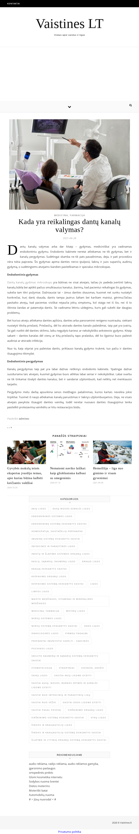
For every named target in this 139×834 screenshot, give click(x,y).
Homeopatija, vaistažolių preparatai (57, 531)
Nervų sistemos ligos (46, 618)
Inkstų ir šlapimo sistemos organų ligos (60, 553)
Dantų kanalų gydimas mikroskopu (29, 282)
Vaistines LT (70, 23)
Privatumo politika (69, 831)
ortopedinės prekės (41, 772)
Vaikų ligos (39, 675)
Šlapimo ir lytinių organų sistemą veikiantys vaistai (68, 740)
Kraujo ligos (91, 561)
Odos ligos (92, 626)
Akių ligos (38, 508)
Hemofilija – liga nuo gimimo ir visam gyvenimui (108, 473)
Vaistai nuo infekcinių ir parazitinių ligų (60, 695)
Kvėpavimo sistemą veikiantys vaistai (57, 583)
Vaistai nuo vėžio (43, 702)
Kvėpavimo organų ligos (48, 576)
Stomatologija (41, 667)
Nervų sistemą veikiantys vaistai (54, 626)
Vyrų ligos (98, 717)
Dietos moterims (39, 786)
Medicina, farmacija (69, 215)
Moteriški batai (38, 790)
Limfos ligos (40, 591)
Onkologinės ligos (45, 633)
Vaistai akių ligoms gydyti (73, 675)
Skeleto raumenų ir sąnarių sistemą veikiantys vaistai (64, 658)
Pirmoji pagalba (76, 633)
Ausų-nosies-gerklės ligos (71, 508)
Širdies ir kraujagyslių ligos (51, 725)
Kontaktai (13, 3)
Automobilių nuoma (41, 795)
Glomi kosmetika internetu (45, 777)
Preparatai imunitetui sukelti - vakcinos (60, 641)
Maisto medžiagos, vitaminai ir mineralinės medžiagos (62, 601)
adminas (24, 418)
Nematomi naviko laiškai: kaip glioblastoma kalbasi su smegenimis (68, 473)
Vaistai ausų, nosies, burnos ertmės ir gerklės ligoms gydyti (64, 685)
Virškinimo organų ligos (85, 710)
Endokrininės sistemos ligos (51, 516)
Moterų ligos (75, 611)
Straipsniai (67, 667)
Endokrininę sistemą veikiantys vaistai (59, 523)
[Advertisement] (69, 74)
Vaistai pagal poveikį (46, 710)
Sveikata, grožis (92, 667)
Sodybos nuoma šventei (44, 781)
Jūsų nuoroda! (42, 799)
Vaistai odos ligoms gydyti (82, 702)
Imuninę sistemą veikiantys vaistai (55, 538)
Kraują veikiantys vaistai (49, 568)
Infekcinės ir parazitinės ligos (53, 546)
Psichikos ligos (42, 648)
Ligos (94, 583)
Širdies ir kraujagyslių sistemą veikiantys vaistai (66, 732)
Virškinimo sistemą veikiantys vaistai (57, 717)
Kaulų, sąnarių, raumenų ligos (53, 561)
